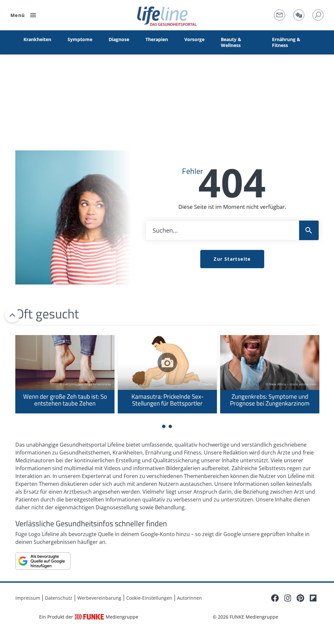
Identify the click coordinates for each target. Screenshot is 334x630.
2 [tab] (170, 427)
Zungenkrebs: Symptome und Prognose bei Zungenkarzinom (269, 374)
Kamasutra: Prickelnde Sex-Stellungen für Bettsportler (167, 374)
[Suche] (318, 15)
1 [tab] (164, 427)
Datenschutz (58, 598)
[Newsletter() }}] (279, 15)
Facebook (275, 598)
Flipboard (313, 598)
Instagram (287, 598)
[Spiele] (299, 15)
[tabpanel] (64, 374)
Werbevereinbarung (99, 598)
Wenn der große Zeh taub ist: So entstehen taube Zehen (64, 374)
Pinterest (300, 598)
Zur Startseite (232, 259)
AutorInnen (189, 598)
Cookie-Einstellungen (149, 598)
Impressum (27, 598)
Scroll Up (12, 315)
